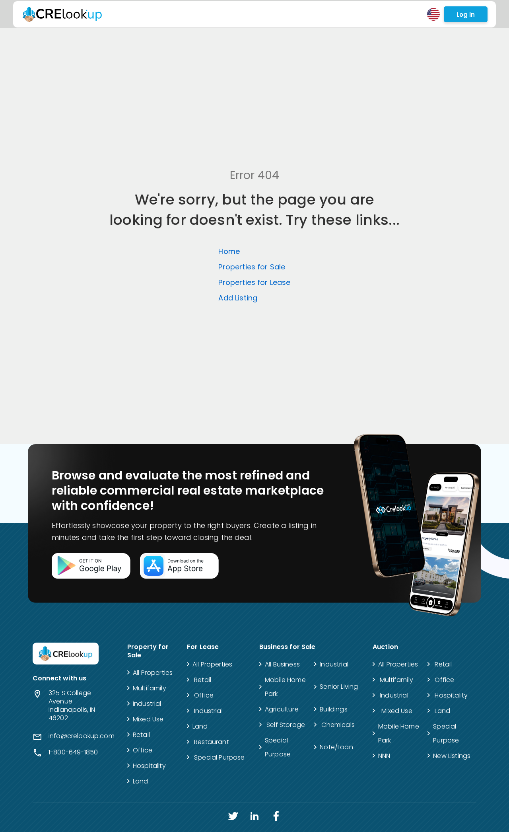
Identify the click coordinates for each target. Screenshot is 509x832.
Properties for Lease (254, 282)
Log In (466, 14)
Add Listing (295, 14)
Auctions (219, 14)
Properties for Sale (251, 267)
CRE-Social (329, 14)
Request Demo (256, 14)
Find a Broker (185, 14)
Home (229, 251)
